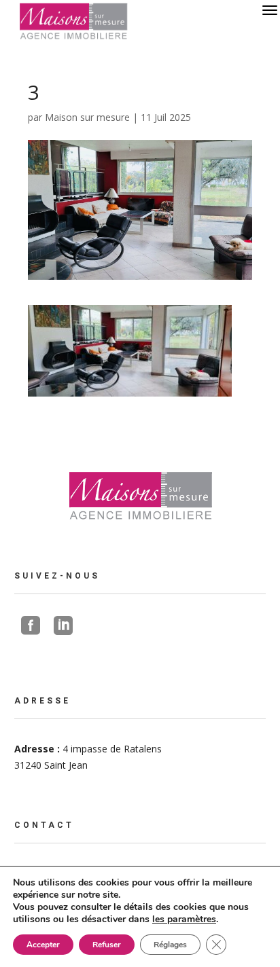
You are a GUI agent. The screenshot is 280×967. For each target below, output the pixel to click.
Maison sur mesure (87, 117)
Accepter (43, 944)
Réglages (170, 944)
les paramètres (184, 919)
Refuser (106, 944)
